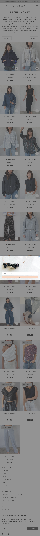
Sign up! (20, 277)
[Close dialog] (39, 257)
